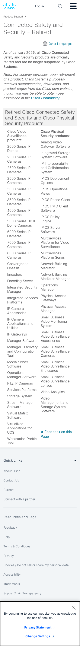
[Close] (73, 607)
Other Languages (60, 43)
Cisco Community (45, 98)
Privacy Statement (37, 627)
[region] (40, 623)
